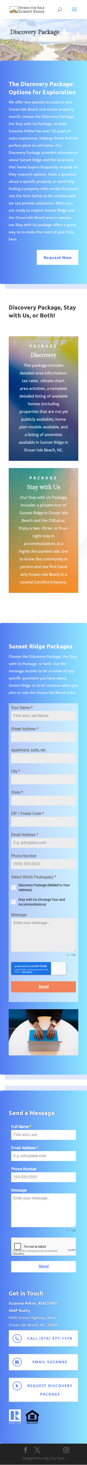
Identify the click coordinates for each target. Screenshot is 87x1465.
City (15, 771)
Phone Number (23, 856)
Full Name (21, 1126)
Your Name (22, 707)
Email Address (24, 834)
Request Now (58, 257)
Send (44, 986)
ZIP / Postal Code (27, 813)
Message (19, 915)
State (17, 792)
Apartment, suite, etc (28, 750)
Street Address (24, 729)
